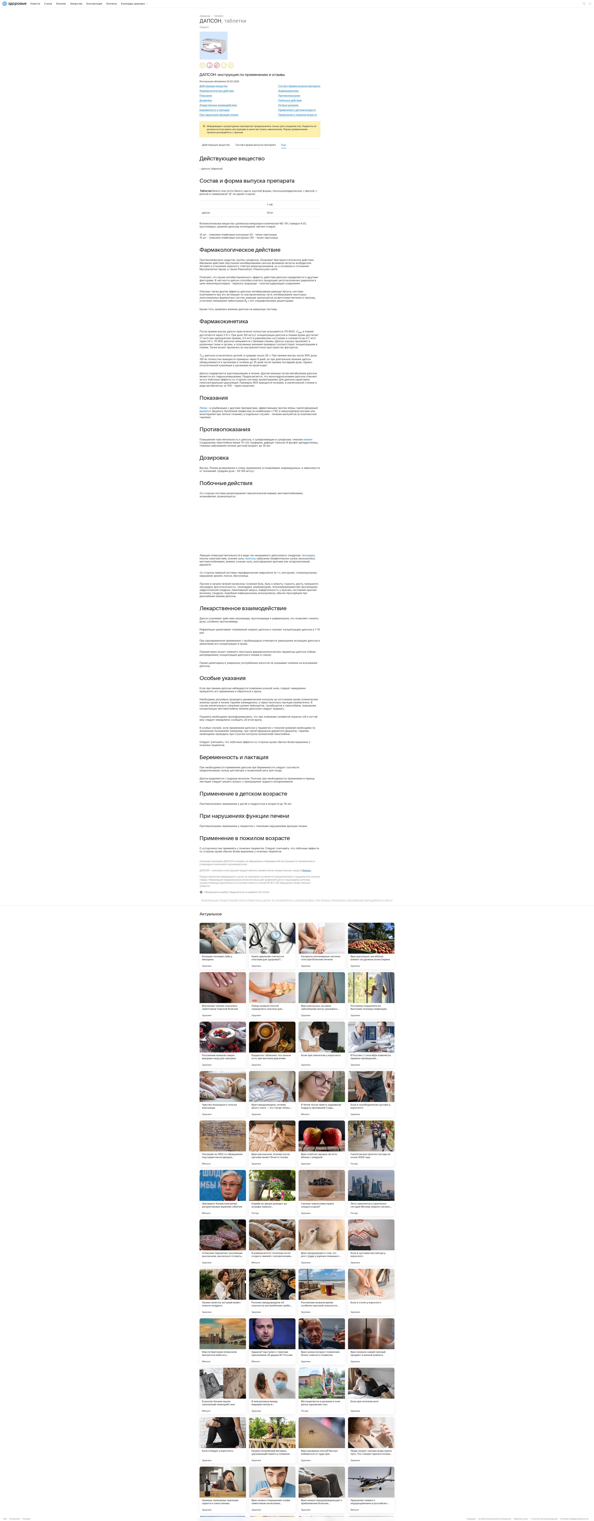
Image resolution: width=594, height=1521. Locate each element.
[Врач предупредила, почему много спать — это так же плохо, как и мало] (272, 1094)
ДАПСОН (218, 16)
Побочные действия (289, 100)
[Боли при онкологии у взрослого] (322, 1045)
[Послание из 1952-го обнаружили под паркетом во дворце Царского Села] (223, 1144)
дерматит (205, 411)
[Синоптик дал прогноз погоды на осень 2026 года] (371, 1144)
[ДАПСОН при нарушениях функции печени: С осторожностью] (224, 66)
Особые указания (288, 105)
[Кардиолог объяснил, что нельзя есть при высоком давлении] (272, 1045)
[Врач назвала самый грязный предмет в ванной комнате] (371, 1341)
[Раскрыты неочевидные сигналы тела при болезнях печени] (322, 946)
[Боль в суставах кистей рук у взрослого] (371, 1242)
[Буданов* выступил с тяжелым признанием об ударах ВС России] (272, 1341)
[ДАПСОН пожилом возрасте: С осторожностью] (231, 66)
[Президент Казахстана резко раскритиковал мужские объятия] (223, 1193)
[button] (214, 45)
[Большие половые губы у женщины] (223, 946)
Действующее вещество (214, 86)
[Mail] (4, 3)
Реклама (26, 1519)
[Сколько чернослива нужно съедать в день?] (322, 1193)
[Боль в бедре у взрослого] (223, 1440)
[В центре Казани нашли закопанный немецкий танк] (223, 1391)
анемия (307, 439)
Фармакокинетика (288, 91)
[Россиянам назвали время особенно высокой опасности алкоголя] (322, 1292)
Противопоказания (289, 95)
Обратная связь (521, 1519)
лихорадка (308, 555)
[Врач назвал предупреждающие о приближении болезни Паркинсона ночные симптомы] (322, 1490)
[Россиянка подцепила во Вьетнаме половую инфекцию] (371, 995)
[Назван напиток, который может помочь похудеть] (223, 1292)
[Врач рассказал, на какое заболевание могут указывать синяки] (322, 995)
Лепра (203, 407)
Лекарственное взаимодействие (218, 105)
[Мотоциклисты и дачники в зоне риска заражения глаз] (322, 1391)
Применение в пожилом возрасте (297, 115)
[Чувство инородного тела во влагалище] (223, 1094)
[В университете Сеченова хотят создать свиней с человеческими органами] (272, 1242)
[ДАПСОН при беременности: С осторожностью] (202, 66)
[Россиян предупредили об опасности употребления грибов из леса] (272, 1292)
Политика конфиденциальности (574, 1519)
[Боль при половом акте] (371, 1391)
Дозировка (206, 100)
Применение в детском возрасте (297, 110)
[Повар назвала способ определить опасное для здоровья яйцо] (272, 995)
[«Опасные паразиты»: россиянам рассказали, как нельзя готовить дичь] (223, 1242)
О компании (14, 1519)
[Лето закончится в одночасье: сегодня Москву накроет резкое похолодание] (371, 1193)
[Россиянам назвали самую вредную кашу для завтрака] (223, 1045)
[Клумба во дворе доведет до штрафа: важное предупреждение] (272, 1193)
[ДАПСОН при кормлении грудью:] (209, 66)
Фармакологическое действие (217, 91)
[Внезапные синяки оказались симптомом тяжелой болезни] (223, 995)
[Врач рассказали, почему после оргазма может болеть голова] (272, 1144)
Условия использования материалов (494, 1519)
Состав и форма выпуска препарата (299, 86)
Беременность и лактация (214, 110)
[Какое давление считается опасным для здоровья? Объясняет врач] (272, 946)
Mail (5, 1519)
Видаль (307, 870)
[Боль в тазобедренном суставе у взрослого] (371, 1094)
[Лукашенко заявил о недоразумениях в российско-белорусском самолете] (371, 1490)
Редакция (471, 1519)
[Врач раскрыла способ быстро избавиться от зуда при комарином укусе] (322, 1440)
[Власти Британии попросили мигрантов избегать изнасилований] (223, 1341)
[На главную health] (17, 3)
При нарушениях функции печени (219, 115)
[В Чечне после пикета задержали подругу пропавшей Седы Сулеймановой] (322, 1094)
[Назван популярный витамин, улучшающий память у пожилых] (272, 1440)
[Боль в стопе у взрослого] (371, 1292)
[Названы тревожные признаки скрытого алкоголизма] (223, 1490)
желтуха (250, 558)
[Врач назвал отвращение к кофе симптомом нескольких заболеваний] (272, 1490)
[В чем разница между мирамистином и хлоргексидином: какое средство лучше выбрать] (272, 1391)
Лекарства (205, 16)
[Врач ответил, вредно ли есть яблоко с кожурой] (322, 1144)
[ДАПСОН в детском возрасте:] (217, 66)
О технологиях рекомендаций (544, 1519)
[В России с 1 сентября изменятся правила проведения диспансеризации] (371, 1045)
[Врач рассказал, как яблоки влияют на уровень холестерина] (371, 946)
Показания (206, 95)
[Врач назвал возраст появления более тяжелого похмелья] (322, 1341)
